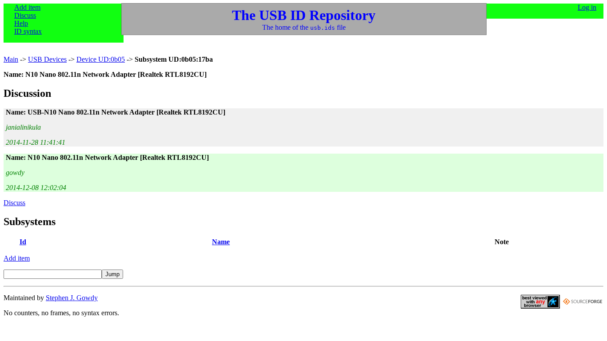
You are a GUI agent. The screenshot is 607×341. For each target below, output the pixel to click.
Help (21, 23)
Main (11, 59)
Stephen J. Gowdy (72, 297)
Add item (27, 7)
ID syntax (28, 31)
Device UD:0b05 (100, 59)
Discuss (25, 15)
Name (221, 242)
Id (23, 242)
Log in (587, 7)
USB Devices (47, 59)
